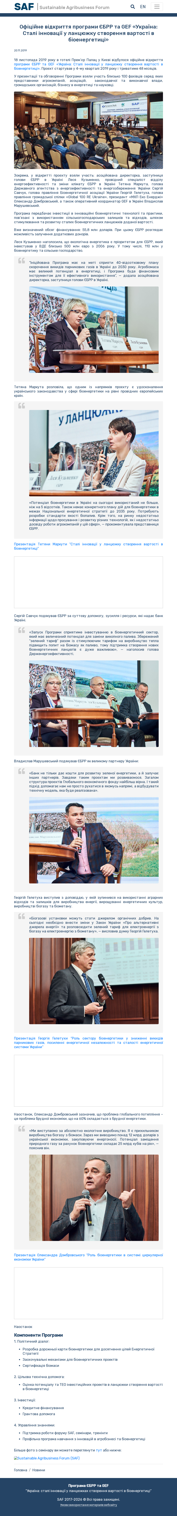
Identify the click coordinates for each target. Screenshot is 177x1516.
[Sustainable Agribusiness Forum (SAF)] (46, 1458)
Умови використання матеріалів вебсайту (88, 1505)
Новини (38, 1470)
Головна (20, 1470)
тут (99, 1450)
